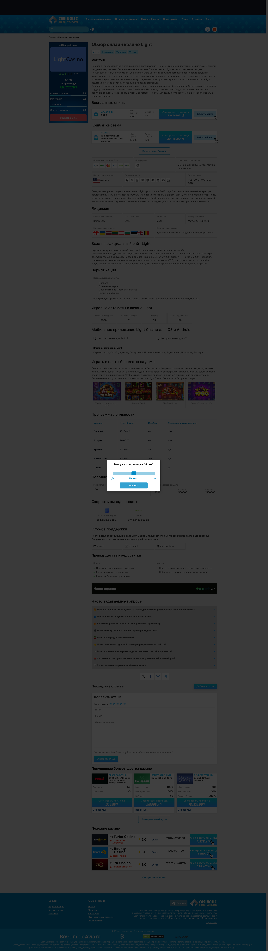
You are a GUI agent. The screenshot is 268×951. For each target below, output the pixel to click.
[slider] (133, 473)
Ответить (134, 485)
